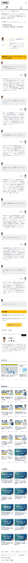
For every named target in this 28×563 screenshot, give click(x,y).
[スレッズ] (12, 560)
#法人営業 (4, 330)
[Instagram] (9, 560)
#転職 (10, 330)
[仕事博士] (5, 3)
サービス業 (16, 11)
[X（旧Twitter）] (6, 560)
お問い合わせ (4, 555)
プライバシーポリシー (13, 555)
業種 (6, 551)
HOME (2, 551)
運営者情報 (21, 555)
